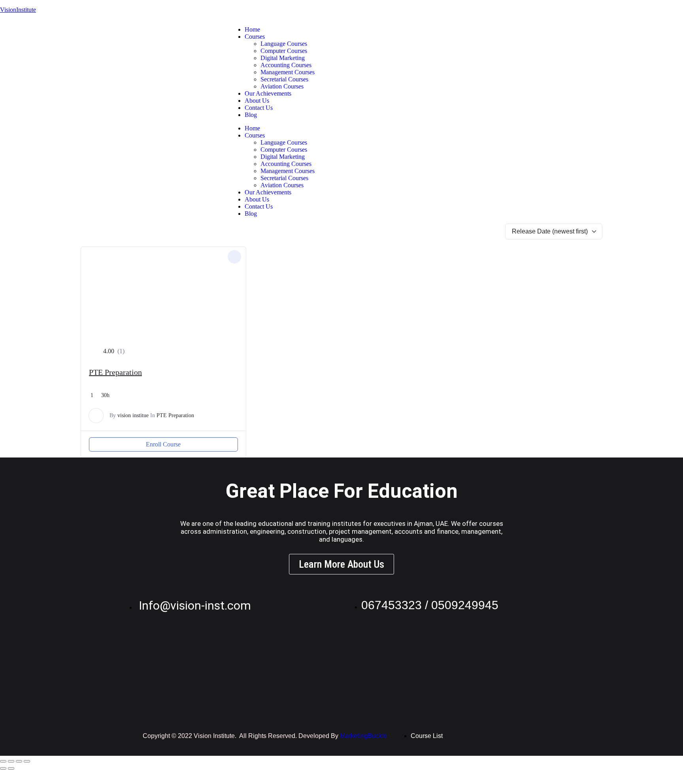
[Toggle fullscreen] (11, 761)
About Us (257, 100)
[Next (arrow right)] (11, 768)
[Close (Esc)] (27, 761)
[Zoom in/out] (3, 761)
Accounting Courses (285, 65)
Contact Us (259, 107)
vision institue (133, 415)
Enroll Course (163, 444)
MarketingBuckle (363, 735)
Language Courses (283, 43)
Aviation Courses (282, 86)
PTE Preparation (115, 372)
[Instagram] (464, 30)
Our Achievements (268, 93)
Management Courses (287, 72)
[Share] (19, 761)
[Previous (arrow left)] (3, 768)
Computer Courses (283, 50)
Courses (255, 36)
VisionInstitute (18, 9)
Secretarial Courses (284, 79)
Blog (251, 114)
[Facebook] (485, 30)
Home (252, 29)
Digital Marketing (282, 58)
